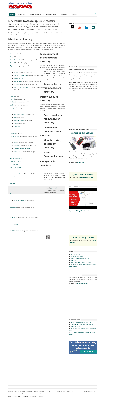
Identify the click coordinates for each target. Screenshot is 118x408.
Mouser (16, 72)
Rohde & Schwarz (19, 120)
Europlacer (13, 207)
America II (13, 54)
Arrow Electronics (15, 60)
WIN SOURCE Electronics (22, 87)
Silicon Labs (17, 146)
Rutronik (16, 84)
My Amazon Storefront (85, 177)
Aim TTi (12, 99)
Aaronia (12, 96)
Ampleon (13, 133)
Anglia (12, 57)
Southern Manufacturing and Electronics (83, 264)
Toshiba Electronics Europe (22, 149)
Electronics (21, 14)
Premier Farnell (18, 78)
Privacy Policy (33, 396)
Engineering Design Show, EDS (80, 258)
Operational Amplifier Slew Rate (79, 211)
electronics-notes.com (91, 391)
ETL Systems (14, 164)
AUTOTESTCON (75, 254)
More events (73, 266)
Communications (35, 14)
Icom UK (12, 217)
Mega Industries (19, 174)
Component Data (51, 14)
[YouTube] (79, 27)
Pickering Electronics (20, 200)
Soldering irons (75, 326)
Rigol (15, 117)
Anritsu (12, 102)
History (74, 14)
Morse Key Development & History (81, 322)
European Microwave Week (79, 256)
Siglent (16, 123)
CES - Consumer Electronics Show (81, 262)
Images (41, 396)
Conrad (12, 63)
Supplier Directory (83, 284)
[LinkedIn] (86, 27)
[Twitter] (72, 27)
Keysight (12, 108)
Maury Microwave (15, 167)
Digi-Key (12, 66)
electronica (74, 260)
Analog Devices (14, 136)
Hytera (16, 224)
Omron (12, 194)
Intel (15, 143)
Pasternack (17, 177)
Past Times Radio (15, 231)
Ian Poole (54, 188)
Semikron (13, 183)
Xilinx (15, 152)
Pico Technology (19, 114)
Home (12, 14)
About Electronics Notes (14, 396)
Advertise (25, 396)
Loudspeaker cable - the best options (82, 324)
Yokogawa (17, 126)
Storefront (80, 162)
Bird (11, 105)
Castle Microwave (15, 161)
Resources (64, 14)
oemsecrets (17, 81)
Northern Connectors (20, 75)
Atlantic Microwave (16, 158)
